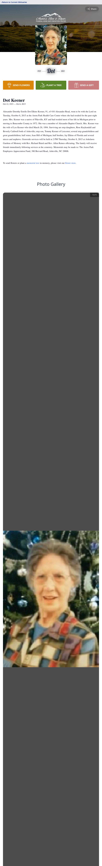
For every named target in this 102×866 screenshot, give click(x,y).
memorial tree (33, 162)
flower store (70, 162)
